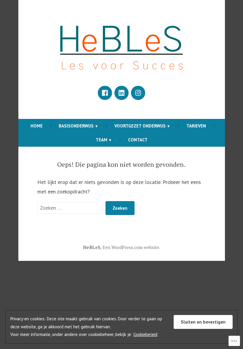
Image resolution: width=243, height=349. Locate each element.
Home (37, 126)
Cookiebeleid (145, 334)
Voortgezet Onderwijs (140, 126)
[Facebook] (105, 93)
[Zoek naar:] (71, 207)
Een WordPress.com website (131, 247)
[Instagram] (138, 93)
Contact (138, 140)
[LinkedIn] (121, 93)
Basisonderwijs (76, 126)
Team (101, 140)
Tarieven (196, 126)
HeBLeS (91, 247)
